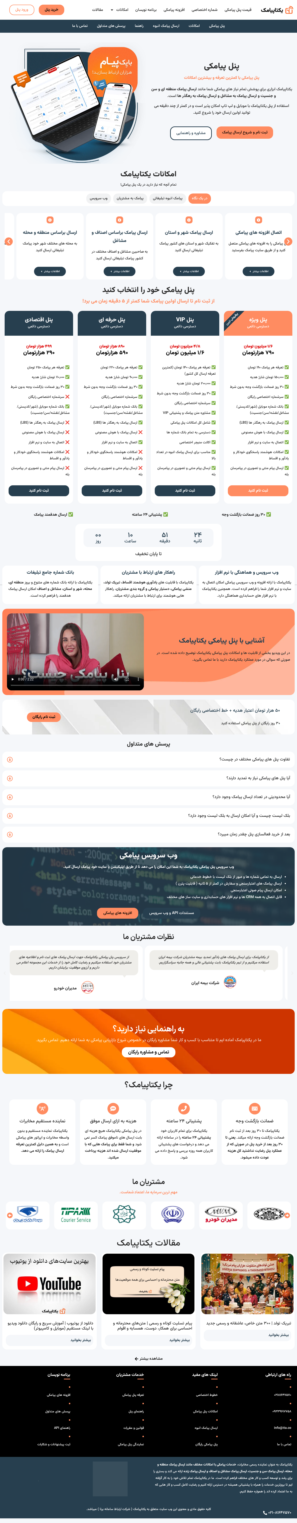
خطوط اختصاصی (207, 1395)
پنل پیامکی (217, 26)
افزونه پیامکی (174, 10)
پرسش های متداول (111, 26)
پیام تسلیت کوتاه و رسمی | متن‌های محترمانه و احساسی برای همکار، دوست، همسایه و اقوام (152, 1326)
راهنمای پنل (136, 1411)
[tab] (199, 198)
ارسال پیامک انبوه (166, 26)
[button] (9, 242)
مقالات (97, 10)
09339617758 (281, 1411)
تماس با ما (80, 26)
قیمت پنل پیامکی (238, 10)
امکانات (122, 10)
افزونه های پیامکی (58, 1395)
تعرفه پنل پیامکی (133, 1395)
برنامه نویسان (146, 10)
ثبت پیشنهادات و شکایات (53, 1444)
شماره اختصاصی (205, 10)
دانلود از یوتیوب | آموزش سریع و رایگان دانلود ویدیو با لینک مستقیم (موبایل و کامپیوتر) (50, 1326)
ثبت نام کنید (258, 491)
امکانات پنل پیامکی (205, 1411)
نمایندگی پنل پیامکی (131, 1444)
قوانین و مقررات (133, 1428)
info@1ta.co (282, 1428)
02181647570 (282, 1395)
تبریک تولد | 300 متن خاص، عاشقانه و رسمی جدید (248, 1323)
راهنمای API (62, 1428)
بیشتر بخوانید (278, 1335)
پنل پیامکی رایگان (206, 1444)
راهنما (139, 26)
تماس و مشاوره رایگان (148, 1052)
